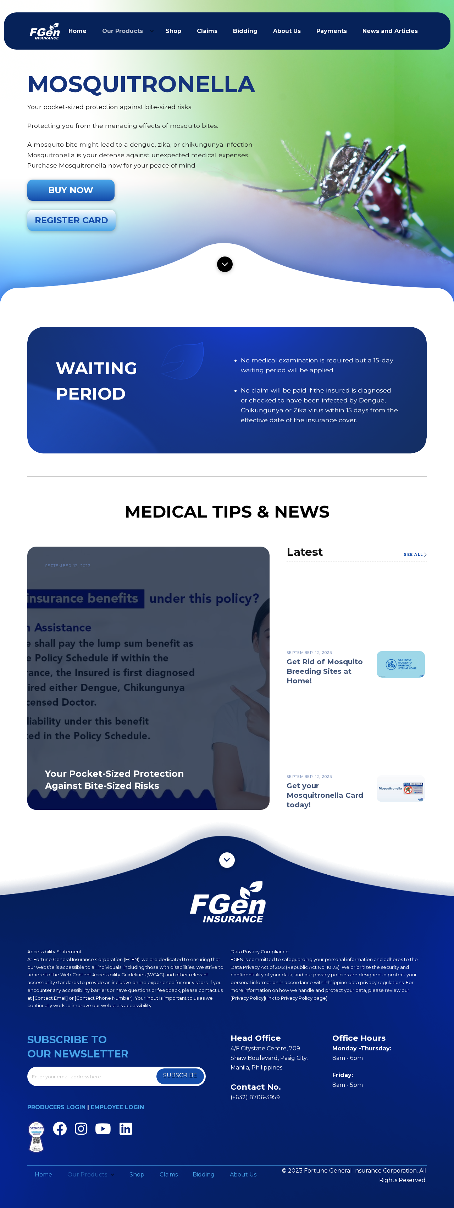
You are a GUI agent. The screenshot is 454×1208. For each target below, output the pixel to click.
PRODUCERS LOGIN (56, 1107)
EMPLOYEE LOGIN (117, 1107)
